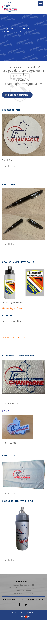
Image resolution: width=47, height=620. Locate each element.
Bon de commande (19, 95)
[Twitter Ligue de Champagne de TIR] (26, 605)
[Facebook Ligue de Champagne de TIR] (19, 605)
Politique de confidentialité (31, 600)
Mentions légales (10, 600)
